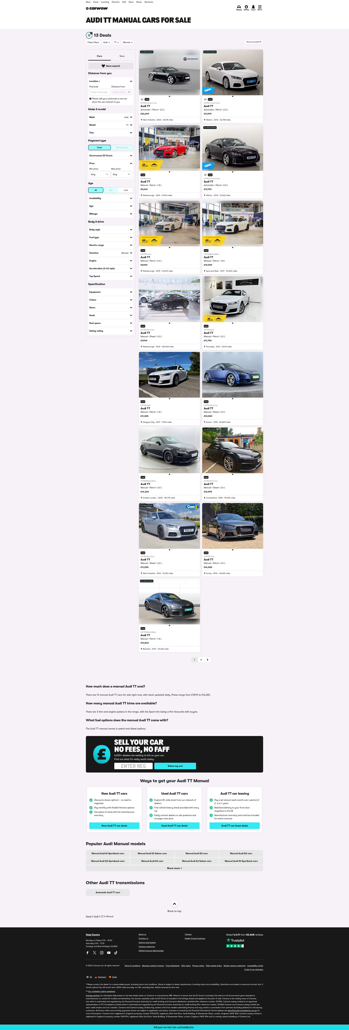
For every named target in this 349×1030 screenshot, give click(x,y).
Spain (114, 977)
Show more (173, 868)
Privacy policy (198, 966)
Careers (188, 934)
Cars (99, 56)
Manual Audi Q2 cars (241, 853)
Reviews (149, 2)
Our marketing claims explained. (101, 991)
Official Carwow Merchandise (151, 951)
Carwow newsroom (147, 946)
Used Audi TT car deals (174, 825)
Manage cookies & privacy (153, 966)
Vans (131, 2)
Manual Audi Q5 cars (197, 853)
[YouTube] (109, 954)
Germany (102, 977)
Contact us (143, 938)
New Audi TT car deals (114, 825)
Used (95, 2)
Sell (124, 2)
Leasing (105, 2)
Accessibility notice (255, 966)
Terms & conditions (132, 966)
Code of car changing (253, 969)
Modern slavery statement (235, 966)
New (88, 2)
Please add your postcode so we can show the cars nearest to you (109, 100)
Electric (116, 2)
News (139, 2)
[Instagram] (102, 954)
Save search (113, 66)
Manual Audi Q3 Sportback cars (108, 861)
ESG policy (186, 966)
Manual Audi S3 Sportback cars (241, 861)
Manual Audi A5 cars (152, 861)
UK (91, 977)
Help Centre (93, 934)
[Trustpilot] (244, 943)
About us (142, 934)
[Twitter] (95, 954)
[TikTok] (116, 954)
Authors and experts (147, 942)
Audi (96, 916)
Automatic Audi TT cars (108, 892)
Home (88, 916)
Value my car (175, 766)
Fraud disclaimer (173, 966)
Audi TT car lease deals (234, 825)
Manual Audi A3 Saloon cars (196, 861)
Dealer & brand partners (195, 938)
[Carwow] (97, 8)
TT (102, 916)
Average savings (93, 995)
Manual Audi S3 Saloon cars (152, 853)
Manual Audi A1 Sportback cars (108, 853)
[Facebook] (88, 954)
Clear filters (93, 42)
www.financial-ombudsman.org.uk (242, 1010)
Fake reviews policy (214, 966)
